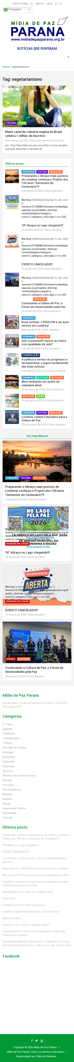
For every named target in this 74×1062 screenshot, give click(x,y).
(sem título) (9, 898)
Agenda (27, 299)
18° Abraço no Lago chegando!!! (42, 225)
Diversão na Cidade (34, 221)
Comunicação (31, 355)
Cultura (11, 123)
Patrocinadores (12, 789)
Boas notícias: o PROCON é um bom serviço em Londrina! (45, 323)
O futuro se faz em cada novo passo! (24, 905)
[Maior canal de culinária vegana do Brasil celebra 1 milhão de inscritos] (37, 106)
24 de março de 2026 (33, 389)
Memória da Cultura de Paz (19, 775)
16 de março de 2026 (33, 400)
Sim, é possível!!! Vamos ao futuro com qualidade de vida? (44, 342)
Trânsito (8, 817)
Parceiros (8, 785)
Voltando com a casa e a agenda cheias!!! (26, 924)
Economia (9, 756)
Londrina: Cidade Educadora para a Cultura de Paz (31, 911)
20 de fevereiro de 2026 (34, 424)
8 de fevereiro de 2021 (17, 140)
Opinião (7, 780)
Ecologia (42, 377)
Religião (7, 794)
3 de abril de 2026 (31, 370)
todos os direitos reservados (47, 1051)
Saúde (22, 123)
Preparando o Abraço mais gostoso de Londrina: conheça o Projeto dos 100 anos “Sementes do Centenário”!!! (45, 181)
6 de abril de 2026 (31, 348)
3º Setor (8, 724)
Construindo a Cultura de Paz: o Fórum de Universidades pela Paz (44, 304)
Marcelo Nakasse (46, 1056)
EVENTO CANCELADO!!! (37, 264)
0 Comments (57, 140)
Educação (56, 172)
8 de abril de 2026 (31, 329)
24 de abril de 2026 (32, 311)
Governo (8, 770)
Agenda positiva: (12, 918)
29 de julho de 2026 (32, 229)
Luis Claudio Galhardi (53, 370)
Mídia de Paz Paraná (45, 1047)
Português (14, 9)
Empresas (9, 766)
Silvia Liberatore (39, 140)
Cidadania (28, 172)
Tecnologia (9, 813)
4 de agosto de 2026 (33, 190)
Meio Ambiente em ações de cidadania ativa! (41, 383)
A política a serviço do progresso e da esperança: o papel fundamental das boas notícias (45, 363)
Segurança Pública (14, 808)
